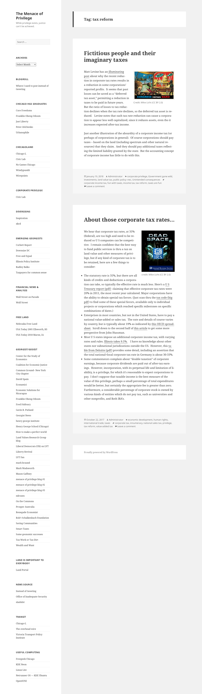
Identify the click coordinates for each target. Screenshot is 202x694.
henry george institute (27, 420)
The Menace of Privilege (29, 15)
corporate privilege (137, 176)
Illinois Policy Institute (27, 261)
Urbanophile (22, 132)
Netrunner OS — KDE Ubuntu (31, 675)
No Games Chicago (25, 164)
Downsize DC (23, 250)
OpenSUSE (21, 680)
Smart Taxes (22, 528)
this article (140, 328)
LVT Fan (20, 457)
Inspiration (22, 218)
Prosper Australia (25, 506)
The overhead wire (26, 628)
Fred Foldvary (23, 404)
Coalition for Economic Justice (31, 364)
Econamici (21, 384)
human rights (161, 419)
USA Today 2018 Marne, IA (30, 334)
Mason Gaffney (24, 473)
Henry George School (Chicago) (32, 426)
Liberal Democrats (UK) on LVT (32, 446)
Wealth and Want (25, 545)
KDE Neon (21, 664)
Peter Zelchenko (24, 126)
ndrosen (20, 495)
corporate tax (122, 423)
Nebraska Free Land (26, 323)
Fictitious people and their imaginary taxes (120, 56)
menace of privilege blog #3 (30, 490)
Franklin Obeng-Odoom (28, 115)
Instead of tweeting (26, 591)
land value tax (105, 179)
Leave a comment (95, 186)
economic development (140, 419)
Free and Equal (24, 256)
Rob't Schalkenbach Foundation (32, 517)
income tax (129, 182)
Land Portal (22, 569)
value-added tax (104, 426)
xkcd (18, 223)
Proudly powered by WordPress (101, 452)
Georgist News (23, 415)
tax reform (141, 182)
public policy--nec (122, 179)
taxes (107, 423)
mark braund (23, 462)
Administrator (115, 176)
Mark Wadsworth (25, 468)
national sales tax (152, 423)
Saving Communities (26, 523)
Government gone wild (160, 176)
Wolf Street (22, 302)
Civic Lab (21, 159)
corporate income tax (95, 182)
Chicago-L (21, 153)
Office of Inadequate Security (31, 596)
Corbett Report (24, 245)
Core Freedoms (24, 110)
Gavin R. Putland (24, 409)
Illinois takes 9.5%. (116, 341)
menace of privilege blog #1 (30, 479)
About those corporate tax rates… (129, 219)
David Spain (22, 379)
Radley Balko (23, 267)
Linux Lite (21, 669)
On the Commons (25, 501)
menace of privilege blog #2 (30, 484)
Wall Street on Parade (27, 297)
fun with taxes (114, 182)
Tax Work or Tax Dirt (27, 539)
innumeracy (136, 423)
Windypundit (23, 170)
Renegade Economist (27, 512)
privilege (167, 423)
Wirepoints (22, 175)
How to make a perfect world (31, 431)
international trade (94, 423)
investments (90, 179)
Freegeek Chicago (25, 658)
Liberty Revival (24, 451)
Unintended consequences (146, 179)
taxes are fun (155, 182)
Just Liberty (22, 121)
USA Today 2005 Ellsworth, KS (31, 329)
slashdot (20, 602)
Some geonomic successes (29, 534)
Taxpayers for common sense (31, 272)
